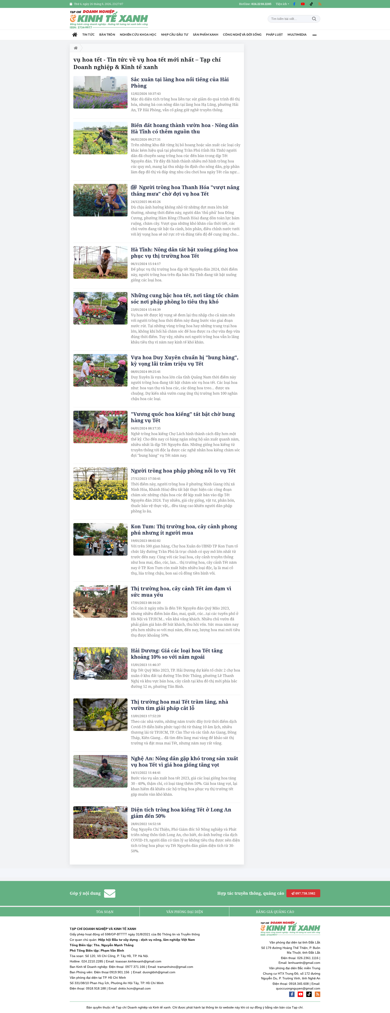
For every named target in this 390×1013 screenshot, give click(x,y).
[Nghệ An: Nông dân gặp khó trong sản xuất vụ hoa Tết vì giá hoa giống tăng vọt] (100, 771)
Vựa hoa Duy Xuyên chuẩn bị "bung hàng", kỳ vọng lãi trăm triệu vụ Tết (184, 360)
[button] (282, 4)
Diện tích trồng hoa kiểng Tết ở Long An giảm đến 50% (181, 812)
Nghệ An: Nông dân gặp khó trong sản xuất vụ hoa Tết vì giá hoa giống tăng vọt (184, 761)
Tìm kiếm (314, 19)
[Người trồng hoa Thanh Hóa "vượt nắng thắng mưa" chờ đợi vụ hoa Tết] (100, 200)
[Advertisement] (286, 111)
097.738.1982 (305, 893)
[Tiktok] (311, 4)
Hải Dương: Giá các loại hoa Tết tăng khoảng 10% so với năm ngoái (177, 653)
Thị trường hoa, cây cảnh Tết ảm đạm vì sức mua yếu (181, 591)
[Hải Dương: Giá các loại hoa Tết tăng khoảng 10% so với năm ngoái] (100, 663)
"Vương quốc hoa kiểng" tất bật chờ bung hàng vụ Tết (183, 417)
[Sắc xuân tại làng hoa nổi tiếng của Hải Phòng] (100, 92)
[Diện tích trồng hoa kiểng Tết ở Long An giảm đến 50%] (100, 822)
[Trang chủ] (75, 35)
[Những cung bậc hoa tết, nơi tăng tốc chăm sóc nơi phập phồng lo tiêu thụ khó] (100, 308)
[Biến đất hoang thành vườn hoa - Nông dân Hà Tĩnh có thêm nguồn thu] (100, 138)
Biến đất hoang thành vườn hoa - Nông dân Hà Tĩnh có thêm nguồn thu (185, 128)
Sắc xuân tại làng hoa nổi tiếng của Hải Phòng (180, 82)
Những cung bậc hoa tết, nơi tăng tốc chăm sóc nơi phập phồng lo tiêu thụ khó (185, 298)
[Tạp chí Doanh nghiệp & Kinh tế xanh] (109, 19)
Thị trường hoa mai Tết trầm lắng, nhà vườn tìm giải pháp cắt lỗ (179, 704)
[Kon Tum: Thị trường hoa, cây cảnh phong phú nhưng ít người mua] (100, 539)
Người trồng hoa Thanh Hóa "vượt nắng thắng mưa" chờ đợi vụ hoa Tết (185, 190)
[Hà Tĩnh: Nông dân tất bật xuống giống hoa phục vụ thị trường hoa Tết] (100, 262)
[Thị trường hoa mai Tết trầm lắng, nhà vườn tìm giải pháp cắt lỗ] (100, 714)
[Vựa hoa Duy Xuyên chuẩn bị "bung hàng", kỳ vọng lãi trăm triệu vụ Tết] (100, 370)
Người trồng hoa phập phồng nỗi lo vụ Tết (183, 470)
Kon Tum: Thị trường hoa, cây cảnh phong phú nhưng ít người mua (184, 529)
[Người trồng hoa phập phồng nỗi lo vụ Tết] (100, 483)
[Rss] (320, 4)
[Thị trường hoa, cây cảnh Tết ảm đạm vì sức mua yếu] (100, 601)
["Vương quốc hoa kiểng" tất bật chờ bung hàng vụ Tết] (100, 427)
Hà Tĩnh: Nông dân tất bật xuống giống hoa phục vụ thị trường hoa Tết (184, 252)
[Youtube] (302, 4)
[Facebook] (294, 4)
